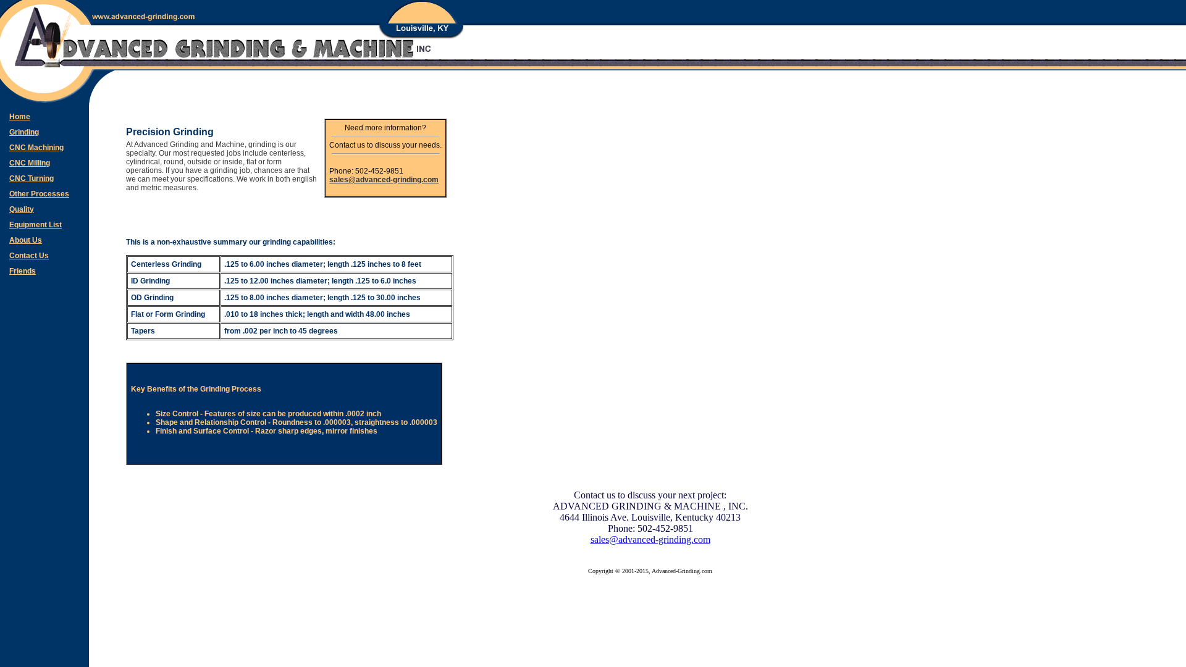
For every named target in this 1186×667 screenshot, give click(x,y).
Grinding (24, 132)
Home (19, 116)
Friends (22, 271)
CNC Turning (31, 178)
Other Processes (39, 194)
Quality (21, 209)
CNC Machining (36, 147)
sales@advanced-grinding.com (384, 179)
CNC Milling (29, 163)
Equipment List (35, 224)
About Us (25, 240)
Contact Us (29, 255)
